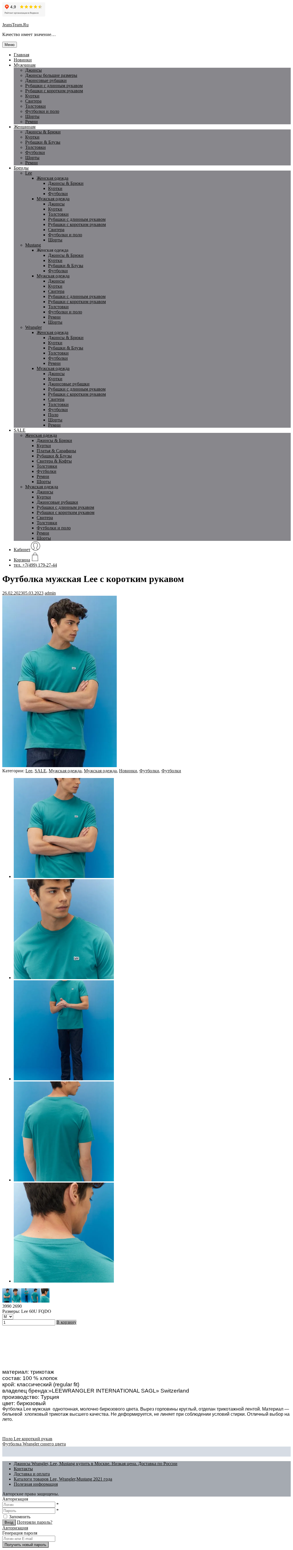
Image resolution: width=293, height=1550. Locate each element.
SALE (19, 430)
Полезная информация (36, 1484)
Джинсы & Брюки (43, 131)
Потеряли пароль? (34, 1522)
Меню (10, 45)
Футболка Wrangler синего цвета (34, 1443)
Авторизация (15, 1527)
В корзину (66, 1322)
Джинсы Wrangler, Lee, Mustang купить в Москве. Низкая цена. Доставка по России (95, 1463)
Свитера (33, 101)
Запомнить (19, 1516)
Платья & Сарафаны (56, 450)
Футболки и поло (42, 111)
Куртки (32, 95)
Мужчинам (24, 65)
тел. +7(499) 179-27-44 (35, 565)
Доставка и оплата (32, 1473)
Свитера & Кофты (54, 461)
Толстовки (35, 106)
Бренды (21, 167)
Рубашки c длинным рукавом (54, 85)
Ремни (31, 121)
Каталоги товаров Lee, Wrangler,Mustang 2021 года (63, 1479)
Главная (21, 54)
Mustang (33, 245)
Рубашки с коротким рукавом (54, 90)
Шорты (32, 116)
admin (50, 593)
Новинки (23, 59)
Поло (53, 414)
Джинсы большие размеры (51, 75)
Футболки (35, 152)
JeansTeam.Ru (15, 24)
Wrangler (33, 327)
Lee (28, 173)
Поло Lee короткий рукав (27, 1438)
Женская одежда (52, 178)
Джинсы (33, 70)
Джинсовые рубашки (46, 80)
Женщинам (24, 126)
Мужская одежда (53, 198)
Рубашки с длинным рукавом (77, 219)
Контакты (23, 1468)
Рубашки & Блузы (42, 142)
